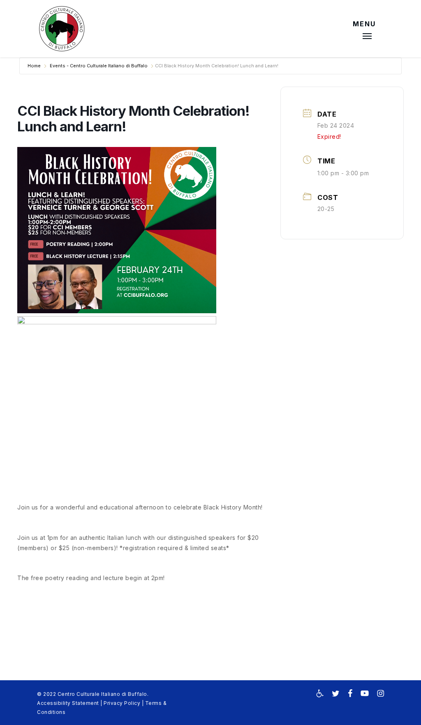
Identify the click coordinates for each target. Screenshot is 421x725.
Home (34, 66)
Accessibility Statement (68, 703)
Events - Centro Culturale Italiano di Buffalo (99, 66)
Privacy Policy (122, 703)
